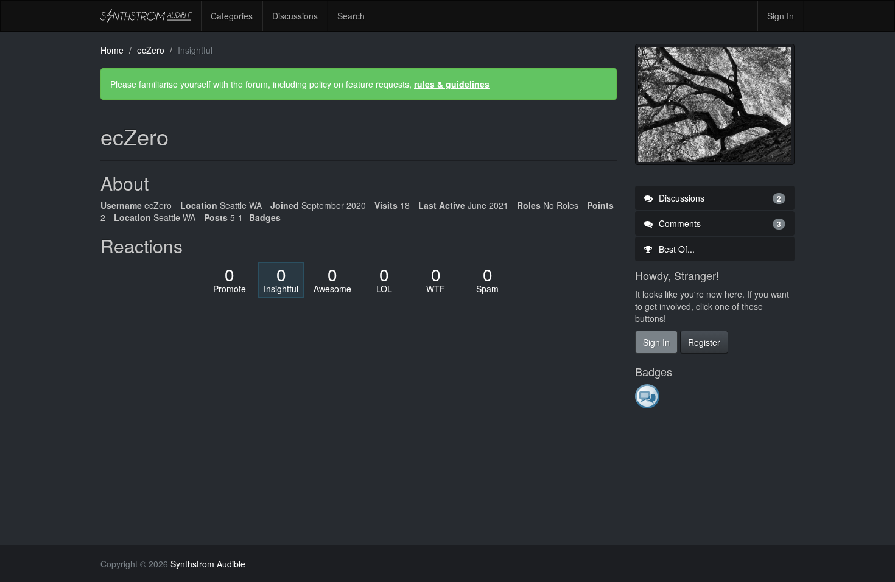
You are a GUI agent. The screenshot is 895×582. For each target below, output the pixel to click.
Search (351, 16)
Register (704, 342)
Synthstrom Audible (146, 16)
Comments (719, 223)
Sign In (780, 16)
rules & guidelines (452, 84)
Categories (232, 16)
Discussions (295, 16)
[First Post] (648, 396)
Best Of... (675, 249)
